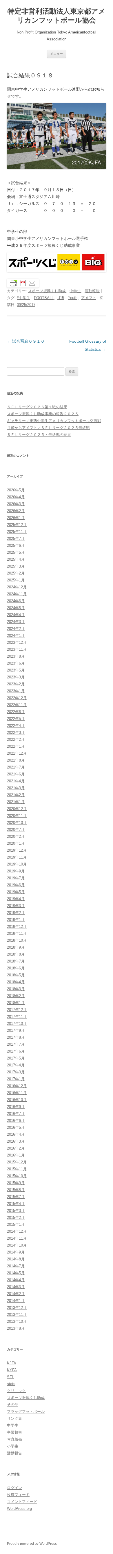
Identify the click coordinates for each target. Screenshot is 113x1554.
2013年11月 (17, 1314)
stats (11, 1384)
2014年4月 (16, 1280)
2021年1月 (16, 802)
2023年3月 (16, 677)
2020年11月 (17, 816)
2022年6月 (16, 712)
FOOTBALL (44, 298)
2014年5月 (16, 1273)
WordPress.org (19, 1508)
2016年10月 (17, 1100)
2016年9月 (16, 1107)
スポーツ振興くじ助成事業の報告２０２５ (43, 414)
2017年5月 (16, 1058)
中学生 (75, 291)
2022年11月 (17, 705)
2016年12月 (17, 1086)
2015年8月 (16, 1190)
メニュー (56, 53)
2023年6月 (16, 663)
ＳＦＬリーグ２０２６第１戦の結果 (37, 407)
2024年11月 (17, 594)
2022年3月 (16, 732)
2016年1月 (16, 1155)
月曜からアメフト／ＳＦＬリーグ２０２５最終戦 (48, 428)
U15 (60, 298)
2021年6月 (16, 774)
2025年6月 (16, 545)
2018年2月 (16, 996)
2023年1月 (16, 691)
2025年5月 (16, 552)
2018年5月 (16, 975)
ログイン (14, 1488)
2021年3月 (16, 788)
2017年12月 (17, 1010)
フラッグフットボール (26, 1411)
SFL (10, 1377)
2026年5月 (16, 490)
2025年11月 (17, 531)
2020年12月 (17, 809)
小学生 (12, 1446)
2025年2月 (16, 573)
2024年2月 (16, 628)
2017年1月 (16, 1079)
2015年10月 (17, 1176)
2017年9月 (16, 1030)
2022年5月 (16, 719)
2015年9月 (16, 1183)
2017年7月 (16, 1044)
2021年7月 (16, 767)
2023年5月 (16, 670)
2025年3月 (16, 566)
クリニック (16, 1391)
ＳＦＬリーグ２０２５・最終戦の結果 (39, 434)
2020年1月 (16, 843)
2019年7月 (16, 878)
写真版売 (14, 1439)
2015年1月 (16, 1224)
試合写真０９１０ (26, 341)
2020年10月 (17, 822)
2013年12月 (17, 1307)
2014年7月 (16, 1266)
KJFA (11, 1363)
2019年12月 (17, 850)
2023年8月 (16, 656)
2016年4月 (16, 1134)
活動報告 (92, 291)
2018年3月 (16, 989)
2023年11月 (17, 649)
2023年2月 (16, 684)
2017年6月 (16, 1051)
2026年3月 (16, 504)
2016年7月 (16, 1113)
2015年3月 (16, 1210)
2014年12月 (17, 1231)
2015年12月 (17, 1162)
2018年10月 (17, 940)
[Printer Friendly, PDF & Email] (23, 282)
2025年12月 (17, 525)
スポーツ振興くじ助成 (47, 291)
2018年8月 (16, 954)
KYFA (12, 1370)
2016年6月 (16, 1120)
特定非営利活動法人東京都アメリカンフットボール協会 (56, 15)
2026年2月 (16, 511)
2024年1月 (16, 635)
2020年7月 (16, 829)
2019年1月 (16, 919)
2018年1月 (16, 1003)
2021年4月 (16, 781)
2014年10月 (17, 1245)
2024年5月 (16, 608)
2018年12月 (17, 926)
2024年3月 (16, 622)
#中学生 (23, 298)
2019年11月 (17, 857)
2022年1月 (16, 746)
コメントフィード (22, 1501)
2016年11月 (17, 1093)
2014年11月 (17, 1238)
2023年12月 (17, 642)
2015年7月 (16, 1197)
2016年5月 (16, 1127)
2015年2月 (16, 1217)
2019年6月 (16, 885)
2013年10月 (17, 1321)
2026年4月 (16, 497)
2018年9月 (16, 947)
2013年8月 (16, 1328)
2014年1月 (16, 1301)
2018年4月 (16, 982)
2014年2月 (16, 1294)
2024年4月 (16, 615)
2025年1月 (16, 580)
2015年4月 (16, 1204)
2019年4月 (16, 899)
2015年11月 (17, 1169)
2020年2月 (16, 836)
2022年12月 (17, 698)
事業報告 (14, 1432)
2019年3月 (16, 906)
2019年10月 (17, 864)
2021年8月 (16, 760)
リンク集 (14, 1418)
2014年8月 (16, 1259)
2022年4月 (16, 725)
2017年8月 (16, 1037)
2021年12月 (17, 753)
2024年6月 (16, 601)
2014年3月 (16, 1287)
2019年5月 (16, 892)
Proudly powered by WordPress (32, 1544)
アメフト (88, 298)
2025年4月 (16, 559)
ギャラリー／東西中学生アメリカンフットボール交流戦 (54, 421)
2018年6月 (16, 968)
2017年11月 (17, 1016)
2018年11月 (17, 933)
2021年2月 (16, 795)
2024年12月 (17, 587)
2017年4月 (16, 1065)
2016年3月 (16, 1141)
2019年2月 (16, 913)
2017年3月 (16, 1072)
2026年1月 (16, 518)
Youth (72, 298)
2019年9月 (16, 871)
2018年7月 (16, 961)
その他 (12, 1404)
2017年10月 (17, 1023)
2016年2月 (16, 1148)
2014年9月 (16, 1252)
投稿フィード (18, 1495)
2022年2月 (16, 739)
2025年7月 (16, 538)
